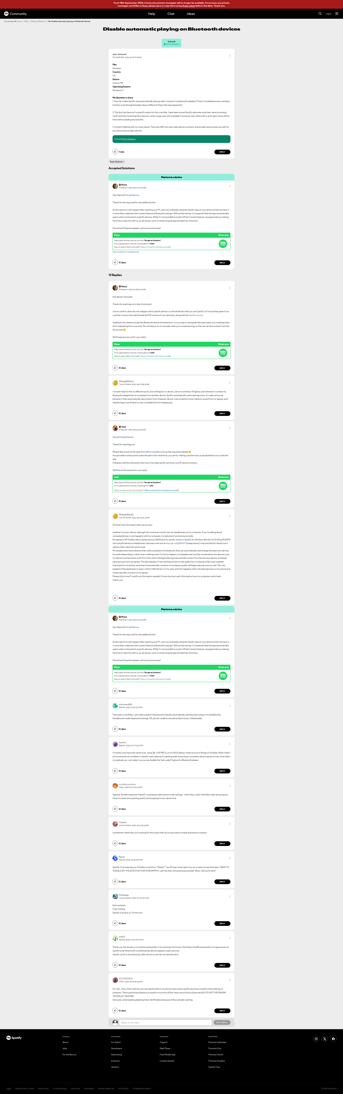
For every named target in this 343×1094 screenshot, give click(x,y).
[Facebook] (333, 1039)
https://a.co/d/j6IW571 (176, 543)
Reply (222, 152)
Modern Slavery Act (106, 1088)
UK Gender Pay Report (142, 1088)
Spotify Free (214, 1066)
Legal (8, 1088)
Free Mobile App (167, 1054)
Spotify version (196, 315)
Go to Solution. (129, 138)
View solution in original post (126, 251)
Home (19, 21)
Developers (116, 1048)
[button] (230, 56)
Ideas (191, 14)
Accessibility (89, 1088)
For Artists (116, 1042)
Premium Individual (217, 1042)
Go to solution (172, 44)
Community (18, 14)
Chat (170, 14)
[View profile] (115, 185)
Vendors (115, 1066)
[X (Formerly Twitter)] (325, 1039)
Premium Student (216, 1060)
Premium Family (215, 1054)
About (65, 1042)
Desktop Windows (38, 21)
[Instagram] (316, 1039)
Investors (115, 1060)
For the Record (69, 1054)
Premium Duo (214, 1048)
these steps (188, 5)
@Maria (149, 451)
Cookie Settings (60, 1088)
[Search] (320, 13)
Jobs (64, 1048)
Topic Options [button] (116, 161)
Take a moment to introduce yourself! (156, 247)
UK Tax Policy (123, 1088)
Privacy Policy (43, 1088)
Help (151, 14)
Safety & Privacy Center (24, 1088)
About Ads (75, 1088)
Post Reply (222, 1022)
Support (163, 1042)
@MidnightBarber (130, 195)
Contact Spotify (167, 1060)
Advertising (116, 1054)
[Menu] (337, 14)
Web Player (165, 1048)
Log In (328, 13)
